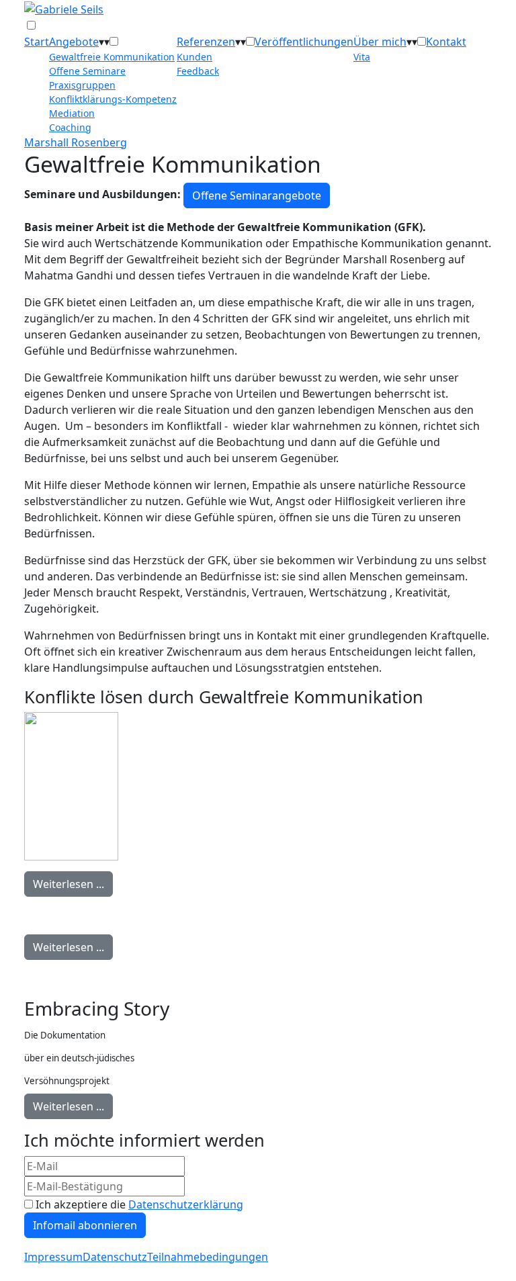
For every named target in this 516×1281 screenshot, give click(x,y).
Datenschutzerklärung (185, 1204)
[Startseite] (63, 8)
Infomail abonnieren (85, 1225)
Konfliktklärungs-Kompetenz (113, 99)
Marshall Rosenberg (75, 142)
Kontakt (446, 41)
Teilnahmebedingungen (207, 1256)
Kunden (194, 56)
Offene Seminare (87, 70)
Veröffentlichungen (304, 41)
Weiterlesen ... (68, 884)
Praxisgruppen (82, 85)
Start (36, 41)
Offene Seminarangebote (256, 195)
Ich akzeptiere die (138, 1204)
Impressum (53, 1256)
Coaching (70, 127)
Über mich (379, 41)
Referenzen (206, 41)
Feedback (198, 70)
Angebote (74, 41)
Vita (361, 56)
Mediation (72, 113)
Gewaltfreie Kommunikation (112, 56)
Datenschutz (115, 1256)
